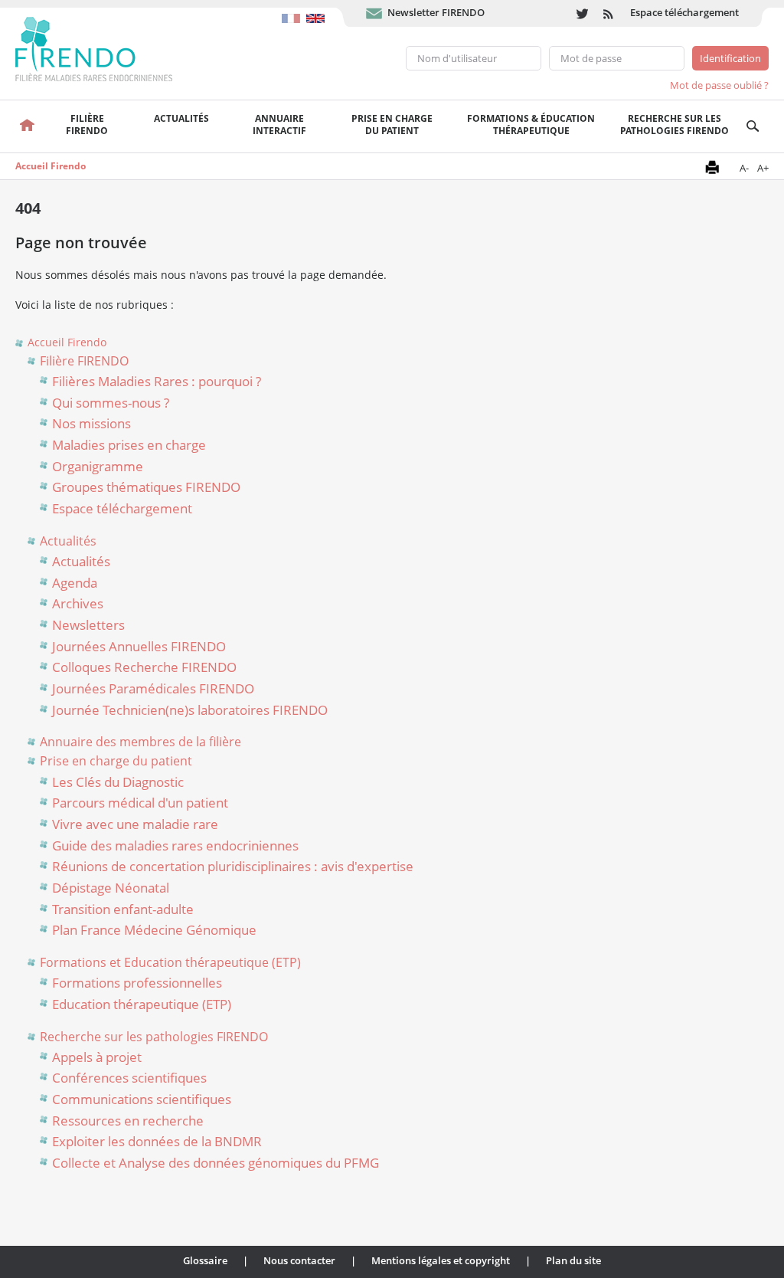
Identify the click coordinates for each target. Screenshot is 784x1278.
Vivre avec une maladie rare (135, 824)
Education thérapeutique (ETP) (141, 1004)
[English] (317, 11)
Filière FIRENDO (84, 360)
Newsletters (88, 625)
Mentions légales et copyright (440, 1260)
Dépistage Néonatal (110, 887)
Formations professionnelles (137, 982)
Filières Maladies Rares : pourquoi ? (156, 381)
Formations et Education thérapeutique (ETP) (170, 962)
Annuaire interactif (279, 124)
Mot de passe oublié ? (719, 85)
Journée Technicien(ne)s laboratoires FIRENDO (190, 710)
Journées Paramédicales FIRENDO (153, 688)
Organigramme (97, 466)
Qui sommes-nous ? (110, 402)
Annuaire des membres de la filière (140, 741)
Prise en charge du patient (116, 760)
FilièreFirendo (87, 124)
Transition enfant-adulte (123, 909)
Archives (77, 603)
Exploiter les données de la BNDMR (157, 1141)
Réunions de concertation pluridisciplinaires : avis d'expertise (232, 866)
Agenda (74, 582)
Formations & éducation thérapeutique (531, 124)
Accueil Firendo (50, 165)
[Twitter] (582, 13)
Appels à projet (97, 1057)
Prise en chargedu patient (392, 124)
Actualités (181, 118)
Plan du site (573, 1260)
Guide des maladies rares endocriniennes (175, 845)
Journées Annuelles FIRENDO (139, 646)
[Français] (294, 11)
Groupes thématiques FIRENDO (146, 487)
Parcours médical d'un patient (140, 802)
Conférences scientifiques (129, 1077)
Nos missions (91, 423)
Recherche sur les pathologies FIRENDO (674, 124)
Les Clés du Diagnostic (118, 782)
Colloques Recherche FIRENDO (144, 667)
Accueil (26, 126)
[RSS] (609, 13)
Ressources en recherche (128, 1120)
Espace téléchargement (684, 12)
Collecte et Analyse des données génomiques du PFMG (215, 1163)
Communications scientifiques (141, 1099)
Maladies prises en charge (129, 445)
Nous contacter (299, 1260)
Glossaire (205, 1260)
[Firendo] (108, 47)
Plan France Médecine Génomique (154, 930)
